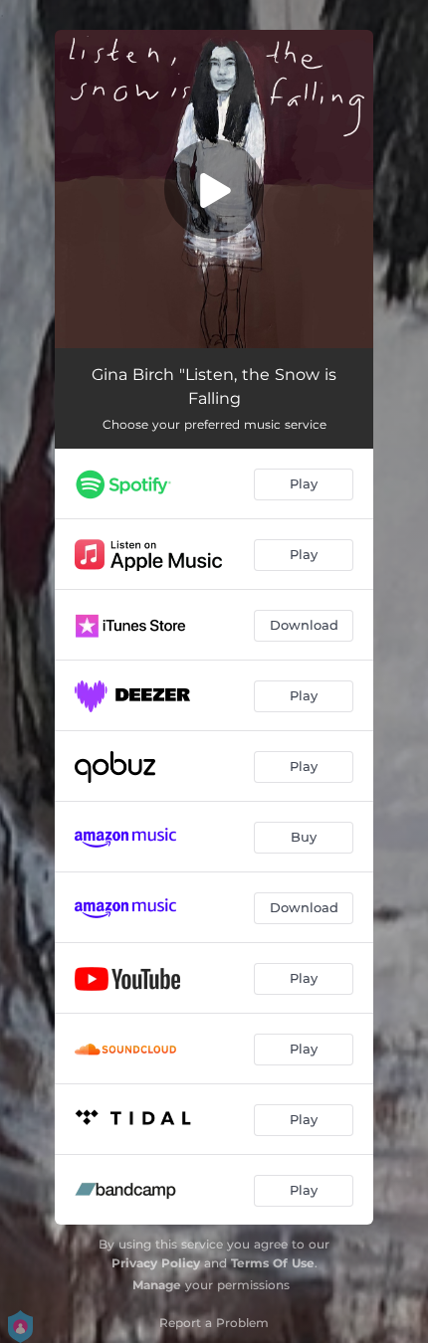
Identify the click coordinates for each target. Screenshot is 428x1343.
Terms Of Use (273, 1262)
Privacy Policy (155, 1262)
